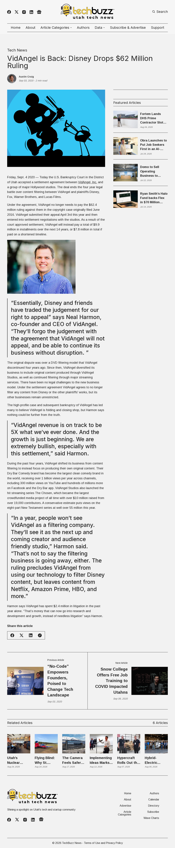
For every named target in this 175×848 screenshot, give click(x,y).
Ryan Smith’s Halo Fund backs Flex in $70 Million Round (153, 198)
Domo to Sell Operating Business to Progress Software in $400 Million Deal (152, 171)
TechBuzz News (72, 842)
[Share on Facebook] (12, 635)
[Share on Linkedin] (30, 635)
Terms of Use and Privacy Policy (103, 842)
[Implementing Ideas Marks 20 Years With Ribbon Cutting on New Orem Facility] (101, 743)
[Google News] (39, 12)
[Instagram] (24, 12)
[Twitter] (16, 12)
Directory (153, 805)
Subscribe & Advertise (128, 27)
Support (157, 27)
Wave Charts (151, 818)
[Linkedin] (31, 12)
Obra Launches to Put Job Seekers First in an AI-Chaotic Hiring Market (153, 145)
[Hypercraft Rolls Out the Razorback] (128, 743)
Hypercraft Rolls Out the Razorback (128, 760)
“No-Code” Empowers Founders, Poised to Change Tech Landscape (60, 680)
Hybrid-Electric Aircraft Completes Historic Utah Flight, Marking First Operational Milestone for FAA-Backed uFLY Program (156, 760)
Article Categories (124, 813)
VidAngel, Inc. (87, 182)
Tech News (17, 50)
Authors (83, 27)
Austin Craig (26, 76)
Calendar (153, 799)
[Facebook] (9, 12)
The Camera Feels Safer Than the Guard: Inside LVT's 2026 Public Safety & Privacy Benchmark (73, 760)
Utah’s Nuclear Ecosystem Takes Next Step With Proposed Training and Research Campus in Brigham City (18, 760)
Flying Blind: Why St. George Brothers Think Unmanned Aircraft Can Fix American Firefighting (45, 760)
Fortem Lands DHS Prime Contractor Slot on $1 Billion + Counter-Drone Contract (151, 118)
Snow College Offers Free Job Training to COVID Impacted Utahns (111, 680)
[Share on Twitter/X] (21, 635)
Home (16, 27)
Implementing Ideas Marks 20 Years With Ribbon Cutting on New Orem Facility (101, 760)
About (30, 27)
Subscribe (153, 812)
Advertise (125, 805)
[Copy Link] (40, 635)
